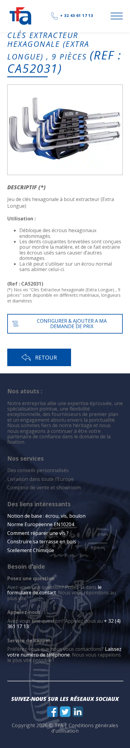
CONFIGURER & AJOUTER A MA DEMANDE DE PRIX (72, 324)
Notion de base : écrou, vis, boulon (46, 516)
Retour (46, 357)
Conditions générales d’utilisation (84, 728)
